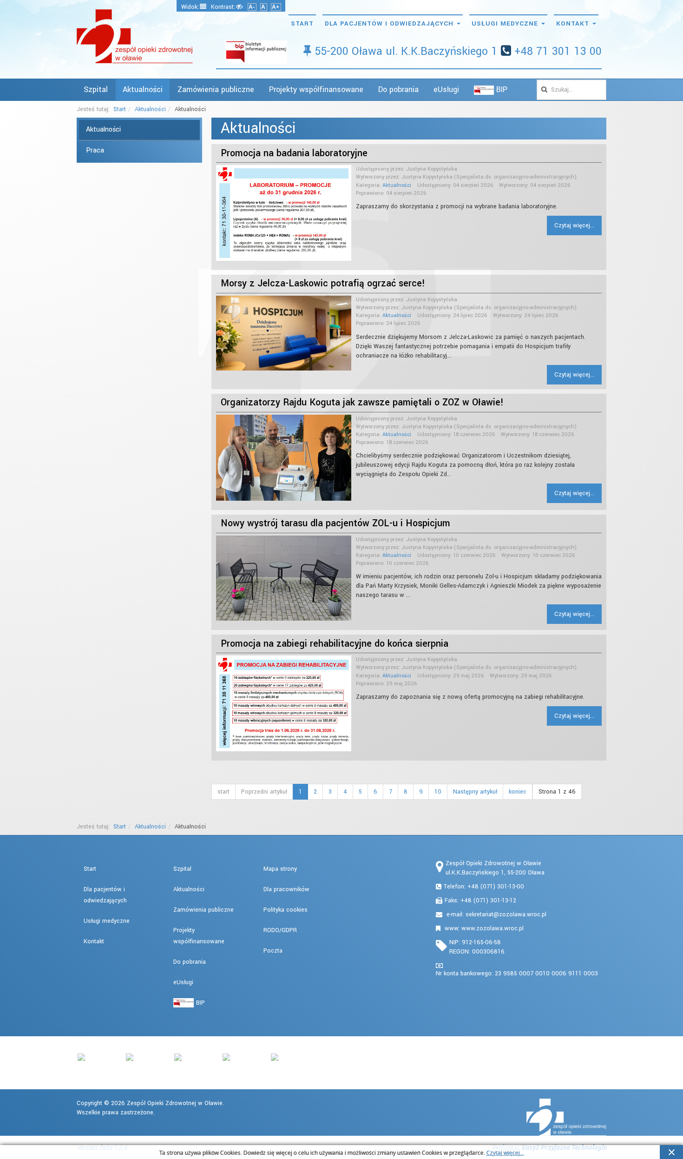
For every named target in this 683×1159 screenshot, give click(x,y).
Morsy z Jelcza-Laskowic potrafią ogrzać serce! (323, 283)
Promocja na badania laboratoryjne (294, 153)
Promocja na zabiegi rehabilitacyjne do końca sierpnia (334, 643)
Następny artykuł (475, 792)
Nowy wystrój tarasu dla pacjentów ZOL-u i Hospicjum (335, 523)
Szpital (96, 89)
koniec (517, 792)
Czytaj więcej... (574, 225)
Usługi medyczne (506, 23)
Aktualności (143, 89)
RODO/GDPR (280, 930)
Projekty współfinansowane (316, 89)
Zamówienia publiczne (215, 89)
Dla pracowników (286, 889)
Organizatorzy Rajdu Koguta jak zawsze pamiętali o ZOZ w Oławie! (362, 402)
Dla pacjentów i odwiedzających (390, 23)
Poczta (272, 951)
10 (437, 792)
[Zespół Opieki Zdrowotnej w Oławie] (135, 36)
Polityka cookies (285, 910)
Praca (95, 150)
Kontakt (573, 23)
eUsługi (446, 89)
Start (302, 23)
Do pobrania (398, 89)
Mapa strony (280, 869)
